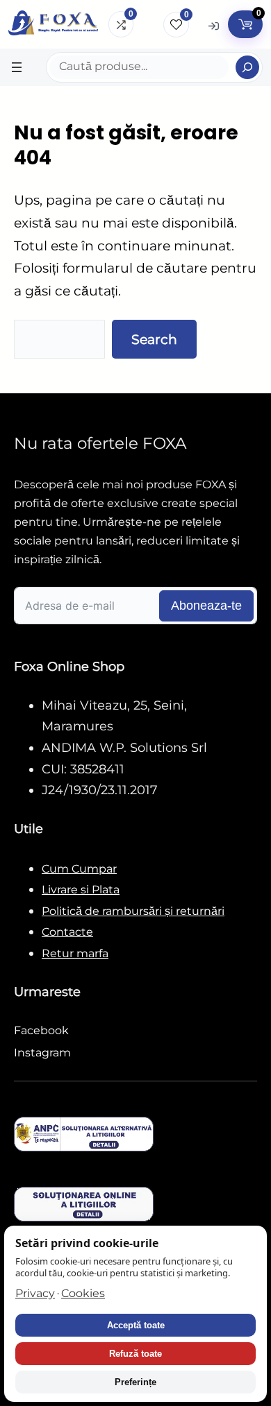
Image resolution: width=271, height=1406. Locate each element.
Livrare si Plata (81, 889)
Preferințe (135, 1382)
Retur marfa (75, 953)
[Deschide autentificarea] (213, 25)
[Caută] (247, 67)
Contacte (67, 931)
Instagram (42, 1052)
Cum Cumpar (79, 868)
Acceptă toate (136, 1325)
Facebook (41, 1030)
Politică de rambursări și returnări (133, 911)
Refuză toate (135, 1353)
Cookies (83, 1293)
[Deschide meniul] (16, 67)
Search (154, 339)
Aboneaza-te (206, 605)
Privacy (35, 1293)
